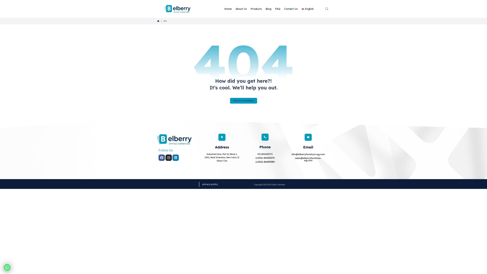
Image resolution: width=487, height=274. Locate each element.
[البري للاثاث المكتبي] (177, 9)
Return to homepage (243, 100)
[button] (327, 9)
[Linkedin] (175, 158)
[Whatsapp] (7, 267)
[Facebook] (162, 158)
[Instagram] (169, 158)
